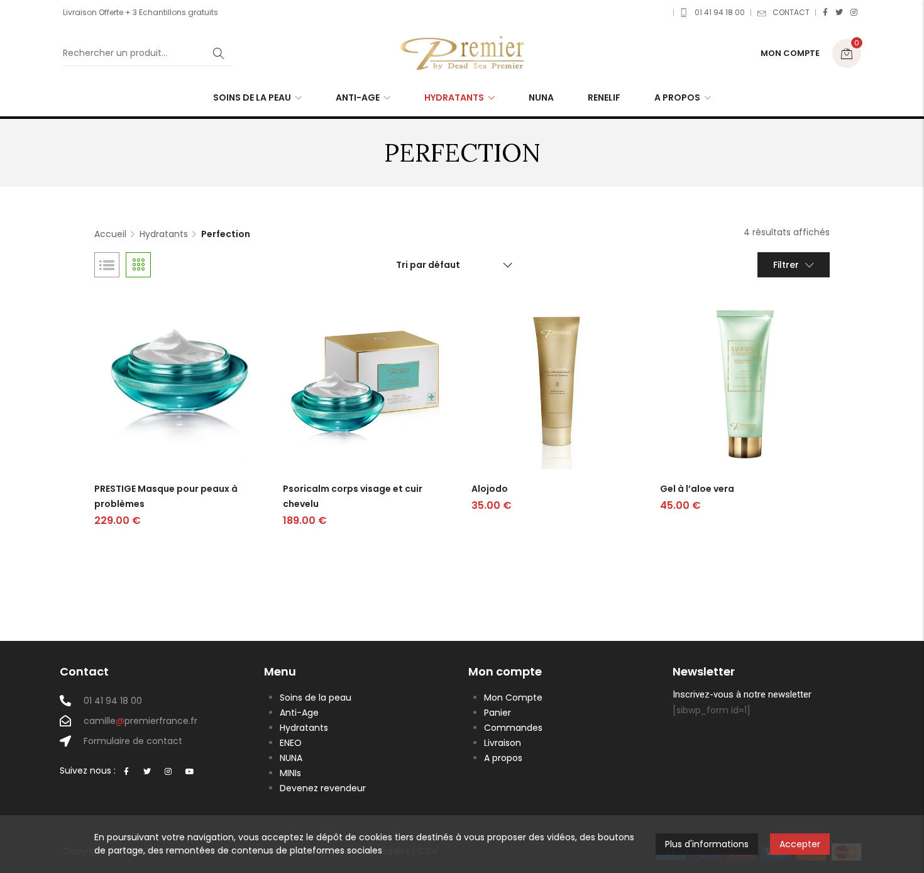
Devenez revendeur (323, 788)
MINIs (290, 773)
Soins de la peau (315, 697)
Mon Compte (513, 697)
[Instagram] (854, 12)
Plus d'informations (707, 844)
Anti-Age (299, 712)
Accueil (110, 234)
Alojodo (489, 488)
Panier (497, 712)
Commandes (513, 727)
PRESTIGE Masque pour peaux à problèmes (166, 496)
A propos (503, 758)
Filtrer (786, 265)
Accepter (799, 844)
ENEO (291, 743)
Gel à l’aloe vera (697, 488)
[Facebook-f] (126, 771)
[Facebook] (825, 12)
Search (219, 53)
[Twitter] (839, 12)
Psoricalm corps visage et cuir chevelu (352, 496)
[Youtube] (190, 771)
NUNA (291, 758)
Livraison (502, 743)
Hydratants (164, 234)
